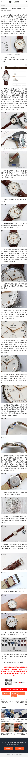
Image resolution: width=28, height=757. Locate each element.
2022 (21, 754)
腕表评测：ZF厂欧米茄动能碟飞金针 (13, 8)
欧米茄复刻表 (21, 693)
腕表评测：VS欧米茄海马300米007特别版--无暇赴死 (21, 703)
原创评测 (3, 5)
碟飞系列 (14, 696)
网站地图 (18, 754)
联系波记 (19, 748)
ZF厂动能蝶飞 (6, 693)
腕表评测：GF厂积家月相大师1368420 (7, 702)
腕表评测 (8, 748)
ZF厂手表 (14, 693)
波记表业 (14, 2)
